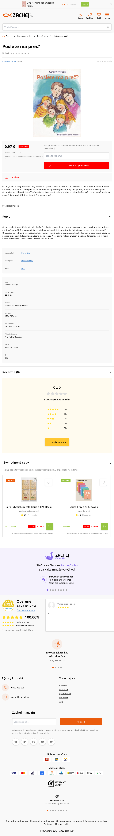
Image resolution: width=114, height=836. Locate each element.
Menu (107, 18)
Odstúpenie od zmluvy (96, 821)
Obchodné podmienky (17, 821)
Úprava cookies (62, 824)
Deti (23, 268)
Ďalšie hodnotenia (26, 610)
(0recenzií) (107, 61)
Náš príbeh (63, 697)
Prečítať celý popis (10, 205)
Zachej (8, 36)
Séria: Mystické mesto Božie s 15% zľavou (29, 506)
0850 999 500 (17, 687)
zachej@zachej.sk (20, 697)
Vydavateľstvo (65, 693)
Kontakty (63, 685)
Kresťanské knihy (24, 36)
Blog (61, 701)
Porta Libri (26, 253)
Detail (85, 4)
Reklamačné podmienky (42, 821)
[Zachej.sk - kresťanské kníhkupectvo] (17, 15)
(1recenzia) (32, 515)
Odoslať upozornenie (78, 165)
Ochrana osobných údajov (69, 821)
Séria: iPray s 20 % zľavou (84, 506)
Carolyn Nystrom (9, 61)
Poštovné (48, 824)
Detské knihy (42, 36)
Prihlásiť (81, 721)
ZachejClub (63, 689)
